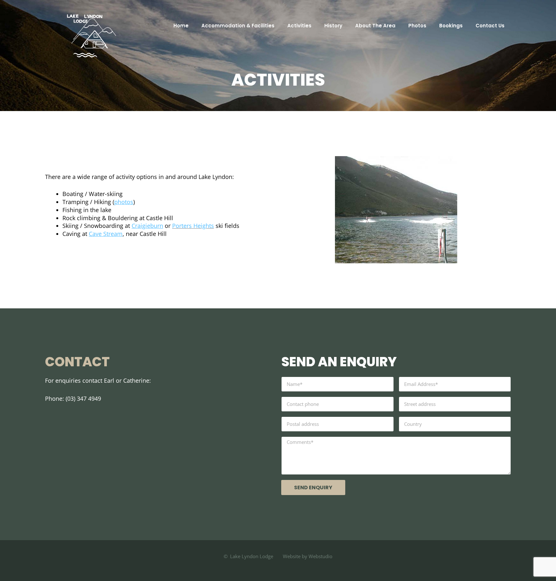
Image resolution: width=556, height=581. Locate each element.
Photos (417, 25)
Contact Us (490, 25)
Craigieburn (147, 226)
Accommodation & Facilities (237, 25)
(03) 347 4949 (83, 398)
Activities (299, 25)
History (333, 25)
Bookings (451, 25)
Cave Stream (106, 234)
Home (181, 25)
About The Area (375, 25)
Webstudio (319, 556)
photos (123, 202)
